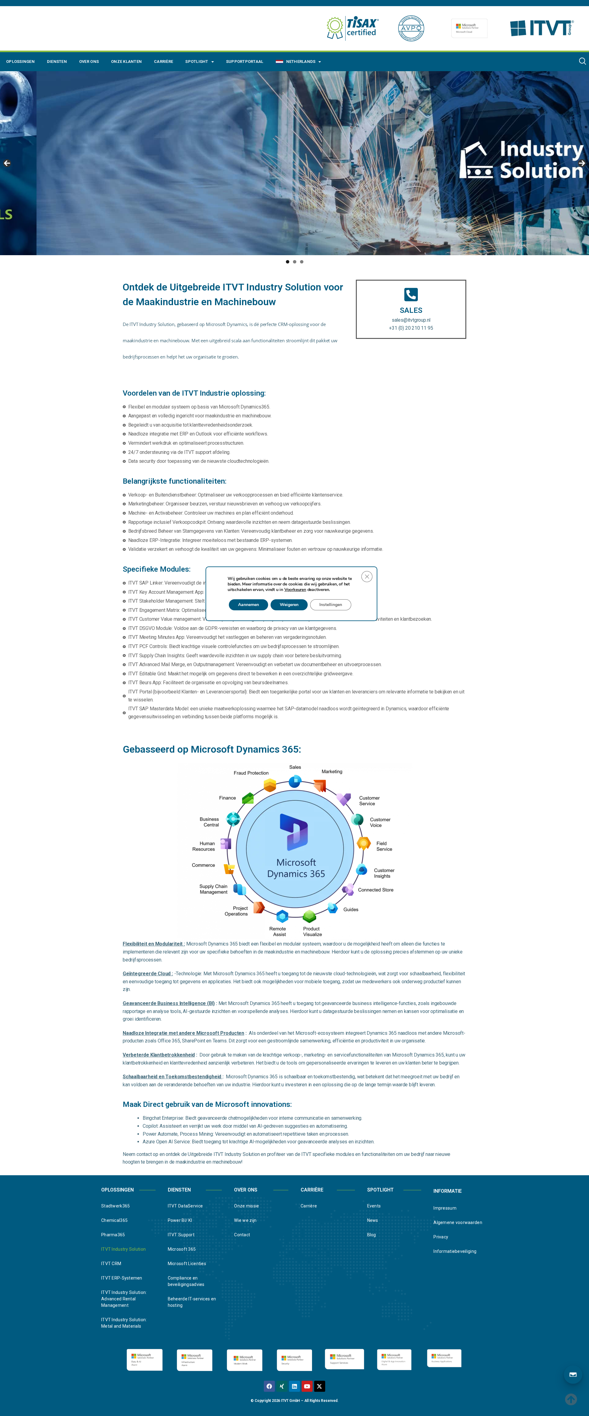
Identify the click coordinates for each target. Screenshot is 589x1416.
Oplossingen (20, 61)
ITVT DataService (185, 1205)
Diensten (57, 61)
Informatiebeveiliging (454, 1251)
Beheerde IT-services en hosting (192, 1302)
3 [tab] (301, 261)
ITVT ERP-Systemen (121, 1278)
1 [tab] (287, 261)
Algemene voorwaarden (457, 1222)
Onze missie (246, 1205)
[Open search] (582, 61)
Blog (371, 1234)
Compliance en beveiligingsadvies (186, 1281)
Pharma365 (113, 1234)
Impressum (444, 1208)
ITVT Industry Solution (123, 1249)
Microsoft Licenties (187, 1263)
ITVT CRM (111, 1263)
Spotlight (196, 61)
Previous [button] (7, 163)
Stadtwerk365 (115, 1205)
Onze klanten (126, 61)
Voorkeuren (295, 590)
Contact (242, 1234)
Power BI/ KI (180, 1220)
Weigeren (289, 605)
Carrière (163, 61)
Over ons (89, 61)
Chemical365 (114, 1220)
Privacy (440, 1236)
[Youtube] (307, 1386)
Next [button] (582, 163)
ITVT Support (181, 1234)
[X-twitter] (319, 1386)
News (372, 1220)
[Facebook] (269, 1386)
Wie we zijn (245, 1220)
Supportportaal (245, 61)
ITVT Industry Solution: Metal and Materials (124, 1323)
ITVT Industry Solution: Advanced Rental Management (124, 1299)
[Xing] (281, 1386)
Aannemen (248, 605)
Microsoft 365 (182, 1249)
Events (374, 1205)
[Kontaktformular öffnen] (573, 1374)
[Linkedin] (294, 1386)
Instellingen (330, 605)
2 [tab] (294, 261)
